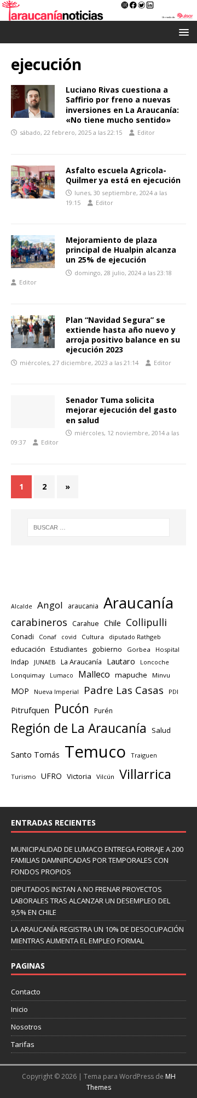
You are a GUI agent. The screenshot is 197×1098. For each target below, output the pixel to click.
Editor (146, 132)
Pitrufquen (30, 710)
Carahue (85, 623)
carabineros (39, 622)
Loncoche (154, 662)
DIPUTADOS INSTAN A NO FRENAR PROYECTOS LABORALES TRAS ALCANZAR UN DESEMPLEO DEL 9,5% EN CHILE (90, 900)
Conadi (22, 636)
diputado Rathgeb (135, 637)
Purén (103, 710)
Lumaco (61, 675)
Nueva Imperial (56, 691)
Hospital (167, 649)
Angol (50, 605)
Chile (112, 622)
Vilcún (105, 776)
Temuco (95, 752)
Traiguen (144, 755)
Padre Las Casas (124, 690)
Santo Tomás (35, 754)
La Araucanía (81, 662)
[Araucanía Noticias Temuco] (98, 14)
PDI (173, 691)
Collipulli (146, 622)
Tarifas (22, 1044)
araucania (83, 606)
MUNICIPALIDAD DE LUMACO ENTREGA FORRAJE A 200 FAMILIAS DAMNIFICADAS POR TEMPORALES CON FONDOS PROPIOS (97, 860)
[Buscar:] (98, 527)
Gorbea (138, 649)
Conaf (47, 637)
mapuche (131, 675)
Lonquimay (28, 675)
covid (69, 637)
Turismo (23, 776)
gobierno (107, 649)
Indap (20, 662)
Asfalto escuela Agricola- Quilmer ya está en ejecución (123, 175)
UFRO (51, 776)
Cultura (93, 637)
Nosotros (26, 1027)
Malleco (94, 674)
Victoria (79, 776)
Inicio (19, 1009)
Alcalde (21, 606)
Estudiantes (68, 649)
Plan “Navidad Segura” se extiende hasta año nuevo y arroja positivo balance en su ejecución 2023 (123, 335)
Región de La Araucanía (79, 728)
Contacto (25, 992)
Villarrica (145, 774)
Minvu (161, 675)
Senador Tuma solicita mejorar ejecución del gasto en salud (121, 410)
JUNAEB (45, 662)
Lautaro (121, 661)
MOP (20, 691)
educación (28, 649)
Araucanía (138, 603)
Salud (161, 730)
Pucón (71, 708)
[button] (182, 31)
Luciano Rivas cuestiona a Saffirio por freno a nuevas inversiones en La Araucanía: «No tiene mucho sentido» (122, 104)
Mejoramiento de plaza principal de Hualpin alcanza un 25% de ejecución (121, 250)
